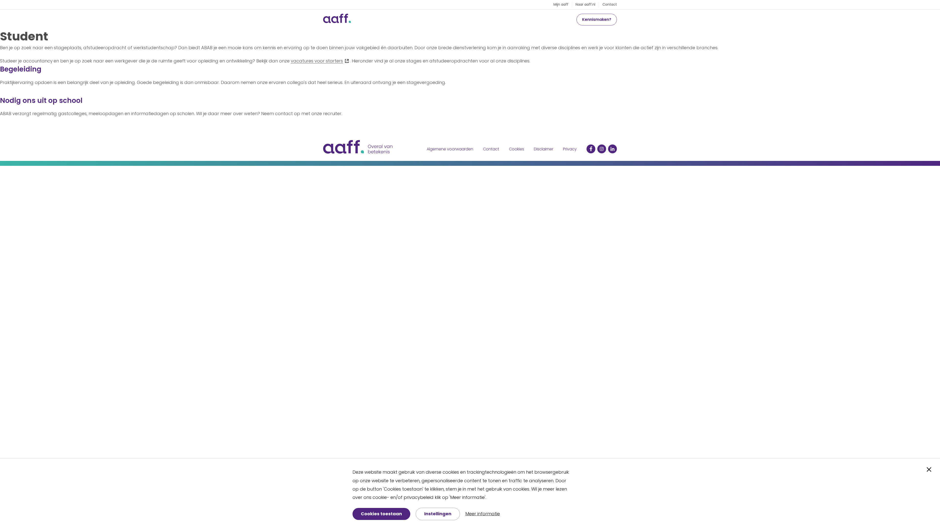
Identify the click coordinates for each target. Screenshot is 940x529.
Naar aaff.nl (585, 4)
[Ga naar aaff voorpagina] (337, 19)
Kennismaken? (596, 19)
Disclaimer (543, 149)
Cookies (516, 149)
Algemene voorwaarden (450, 149)
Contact (609, 4)
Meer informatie (482, 514)
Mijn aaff (560, 4)
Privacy (570, 149)
